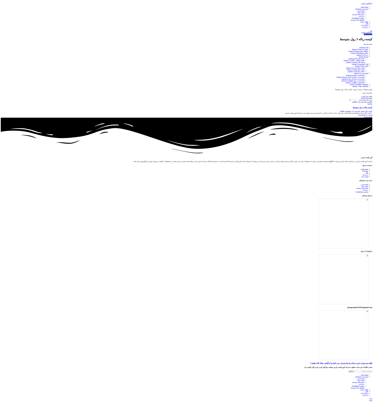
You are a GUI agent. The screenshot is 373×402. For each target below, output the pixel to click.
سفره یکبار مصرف (358, 14)
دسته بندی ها (368, 44)
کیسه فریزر (360, 10)
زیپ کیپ (361, 16)
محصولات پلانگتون (345, 111)
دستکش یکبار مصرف (357, 20)
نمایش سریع (368, 117)
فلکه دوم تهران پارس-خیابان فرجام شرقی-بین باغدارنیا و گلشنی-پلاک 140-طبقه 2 (341, 363)
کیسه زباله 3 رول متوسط (362, 107)
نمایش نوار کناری (366, 96)
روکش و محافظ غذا (358, 18)
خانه (370, 89)
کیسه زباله (361, 12)
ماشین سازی (368, 34)
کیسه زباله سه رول (358, 111)
